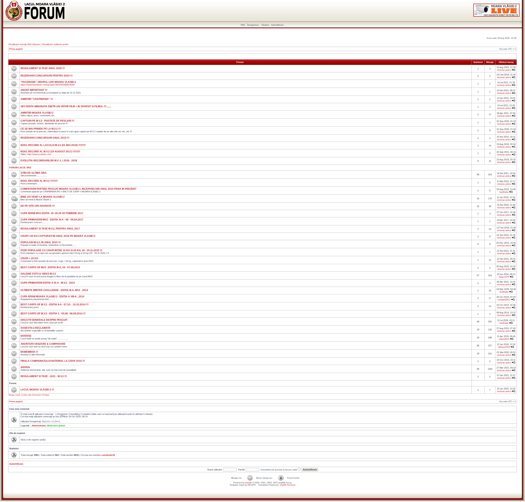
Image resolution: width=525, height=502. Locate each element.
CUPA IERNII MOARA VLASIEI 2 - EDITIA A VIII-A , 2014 (52, 296)
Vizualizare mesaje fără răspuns (24, 44)
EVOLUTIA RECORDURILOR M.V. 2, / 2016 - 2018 (49, 160)
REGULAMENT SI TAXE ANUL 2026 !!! (43, 68)
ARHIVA (25, 367)
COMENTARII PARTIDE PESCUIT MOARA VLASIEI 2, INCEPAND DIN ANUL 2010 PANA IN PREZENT (78, 188)
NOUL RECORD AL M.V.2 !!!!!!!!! (39, 180)
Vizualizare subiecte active (55, 44)
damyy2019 (504, 347)
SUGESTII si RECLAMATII (35, 327)
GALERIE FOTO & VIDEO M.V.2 (38, 273)
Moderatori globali (56, 425)
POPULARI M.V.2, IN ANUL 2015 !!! (41, 242)
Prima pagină (16, 49)
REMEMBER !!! (29, 351)
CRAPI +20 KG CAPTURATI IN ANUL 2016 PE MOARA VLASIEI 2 (58, 236)
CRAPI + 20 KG (29, 258)
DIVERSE (26, 335)
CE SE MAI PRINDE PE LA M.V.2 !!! (41, 128)
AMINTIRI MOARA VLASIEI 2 (37, 112)
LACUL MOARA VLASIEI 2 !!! (37, 389)
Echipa (46, 395)
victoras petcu (504, 70)
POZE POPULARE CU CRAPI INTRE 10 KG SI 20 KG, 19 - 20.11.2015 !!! (61, 250)
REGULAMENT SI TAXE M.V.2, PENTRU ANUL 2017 (50, 228)
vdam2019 (504, 339)
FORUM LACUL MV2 (20, 167)
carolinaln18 (108, 455)
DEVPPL (252, 485)
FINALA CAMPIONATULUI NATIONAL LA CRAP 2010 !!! (53, 360)
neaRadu (503, 192)
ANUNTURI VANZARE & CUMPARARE (43, 343)
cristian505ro (504, 299)
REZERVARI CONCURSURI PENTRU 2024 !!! (47, 75)
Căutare (265, 25)
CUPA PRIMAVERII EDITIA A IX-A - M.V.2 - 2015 (48, 282)
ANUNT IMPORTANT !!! (34, 90)
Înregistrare (253, 25)
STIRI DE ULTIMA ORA (34, 172)
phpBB (248, 482)
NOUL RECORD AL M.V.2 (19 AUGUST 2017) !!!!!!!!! (50, 151)
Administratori (39, 425)
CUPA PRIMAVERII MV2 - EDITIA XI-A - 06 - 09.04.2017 (52, 219)
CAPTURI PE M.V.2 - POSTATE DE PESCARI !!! (47, 120)
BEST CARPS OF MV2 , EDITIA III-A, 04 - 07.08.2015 (50, 267)
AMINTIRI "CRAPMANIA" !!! (37, 99)
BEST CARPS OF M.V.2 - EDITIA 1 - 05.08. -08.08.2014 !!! (53, 313)
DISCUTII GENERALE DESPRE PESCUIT (44, 319)
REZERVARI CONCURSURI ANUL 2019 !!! (45, 137)
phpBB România (288, 485)
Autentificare (277, 25)
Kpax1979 (504, 277)
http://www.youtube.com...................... (46, 154)
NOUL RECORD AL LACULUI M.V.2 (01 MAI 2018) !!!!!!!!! (53, 145)
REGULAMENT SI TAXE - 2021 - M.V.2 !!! (44, 376)
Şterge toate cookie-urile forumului (24, 395)
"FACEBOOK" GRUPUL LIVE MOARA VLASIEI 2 (48, 82)
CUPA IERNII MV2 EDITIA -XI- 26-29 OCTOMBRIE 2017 (52, 213)
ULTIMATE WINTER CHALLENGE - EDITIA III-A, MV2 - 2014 (54, 290)
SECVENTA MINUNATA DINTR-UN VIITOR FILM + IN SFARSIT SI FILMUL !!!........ (66, 106)
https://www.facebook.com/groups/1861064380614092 (48, 84)
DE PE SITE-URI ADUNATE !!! (38, 205)
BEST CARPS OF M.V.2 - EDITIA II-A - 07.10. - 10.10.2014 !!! (55, 304)
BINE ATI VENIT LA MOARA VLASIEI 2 (43, 196)
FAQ (243, 25)
